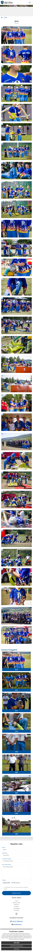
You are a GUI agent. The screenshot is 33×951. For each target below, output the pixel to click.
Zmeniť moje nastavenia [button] (16, 945)
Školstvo (16, 904)
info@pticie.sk (17, 924)
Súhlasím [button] (16, 942)
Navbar (3, 2)
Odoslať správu (16, 893)
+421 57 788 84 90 (17, 921)
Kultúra (16, 906)
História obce (16, 902)
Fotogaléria (16, 908)
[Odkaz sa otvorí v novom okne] (16, 913)
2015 (5, 17)
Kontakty (16, 910)
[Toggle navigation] (30, 2)
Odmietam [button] (16, 949)
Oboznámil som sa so (16, 888)
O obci (16, 900)
